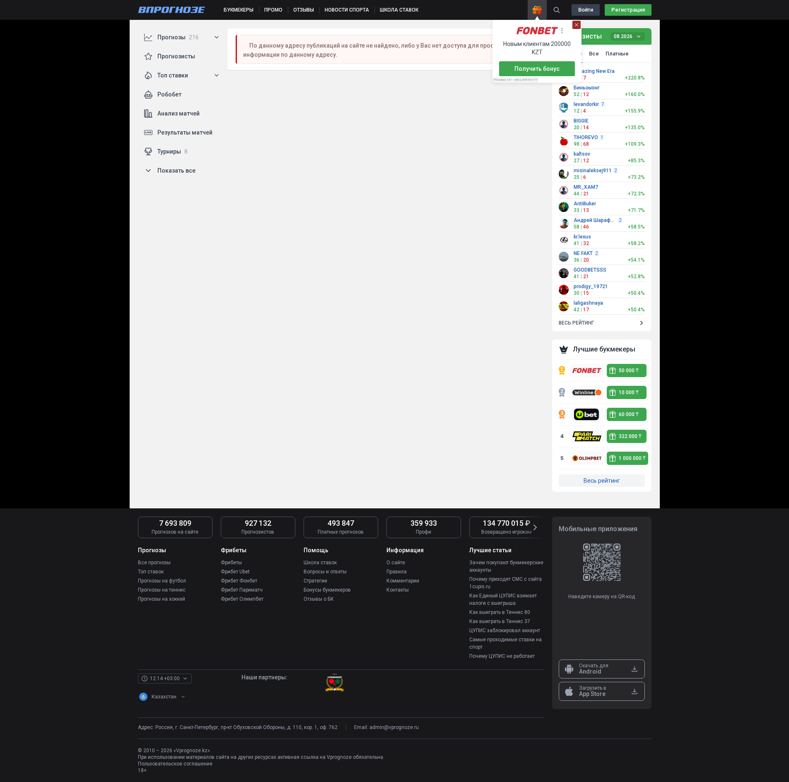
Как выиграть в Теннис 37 (499, 621)
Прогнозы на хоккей (161, 599)
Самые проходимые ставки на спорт (505, 643)
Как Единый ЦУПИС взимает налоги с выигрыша (503, 599)
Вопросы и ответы (325, 572)
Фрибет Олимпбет (242, 599)
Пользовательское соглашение (175, 764)
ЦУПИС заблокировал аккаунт (504, 630)
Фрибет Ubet (235, 572)
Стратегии (315, 581)
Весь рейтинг (602, 480)
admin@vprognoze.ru (394, 727)
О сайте (395, 562)
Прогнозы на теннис (162, 590)
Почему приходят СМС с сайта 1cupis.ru (505, 583)
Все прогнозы (154, 562)
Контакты (397, 590)
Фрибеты (231, 562)
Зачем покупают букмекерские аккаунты (506, 566)
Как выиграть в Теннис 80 (499, 612)
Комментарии (402, 581)
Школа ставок (320, 562)
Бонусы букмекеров (327, 590)
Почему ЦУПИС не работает (502, 656)
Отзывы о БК (319, 599)
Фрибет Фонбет (239, 581)
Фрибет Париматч (242, 590)
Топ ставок (151, 572)
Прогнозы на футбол (162, 581)
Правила (396, 572)
